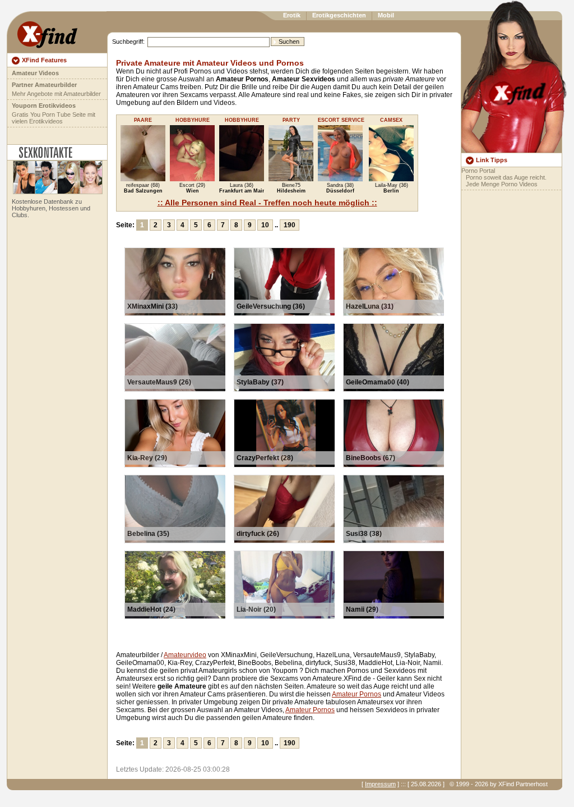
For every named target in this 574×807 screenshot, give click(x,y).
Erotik (291, 15)
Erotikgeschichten (339, 15)
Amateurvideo (185, 655)
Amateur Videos (35, 73)
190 (289, 225)
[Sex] (47, 32)
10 (265, 225)
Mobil (386, 15)
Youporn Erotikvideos (44, 105)
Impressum (380, 784)
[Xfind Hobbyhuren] (55, 192)
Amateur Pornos (356, 694)
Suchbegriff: (128, 41)
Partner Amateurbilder (44, 84)
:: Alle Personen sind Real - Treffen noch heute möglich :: (267, 202)
